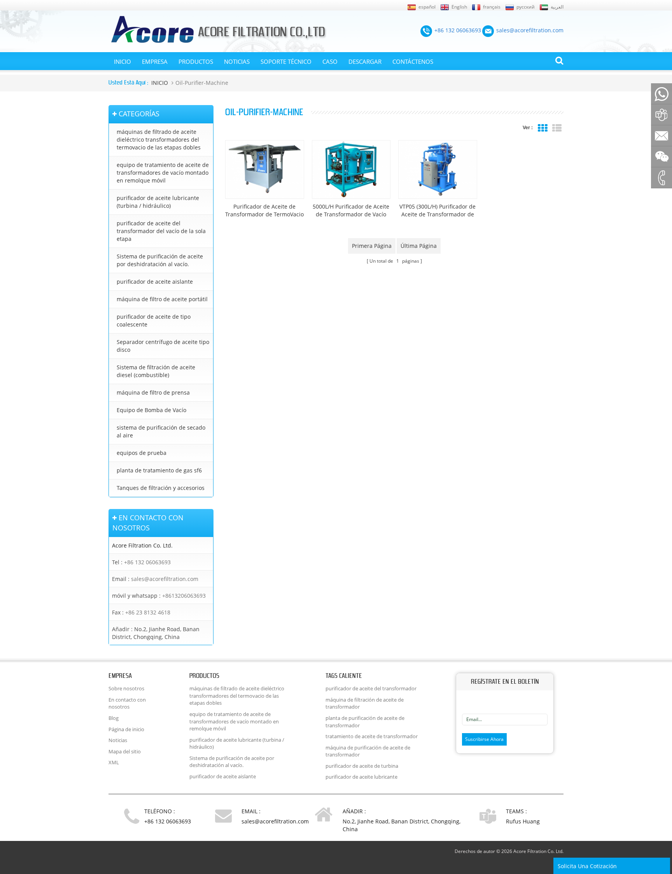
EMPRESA (155, 61)
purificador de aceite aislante (155, 281)
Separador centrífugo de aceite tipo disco (163, 345)
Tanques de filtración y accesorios (161, 487)
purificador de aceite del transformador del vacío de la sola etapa (161, 230)
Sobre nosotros (126, 688)
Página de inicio (126, 729)
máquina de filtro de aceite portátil (162, 299)
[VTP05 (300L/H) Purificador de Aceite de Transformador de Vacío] (437, 169)
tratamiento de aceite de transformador (372, 736)
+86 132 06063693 (147, 562)
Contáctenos (412, 61)
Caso (330, 61)
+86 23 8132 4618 (147, 612)
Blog (113, 717)
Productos (195, 61)
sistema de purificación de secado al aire (161, 431)
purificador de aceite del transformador (371, 688)
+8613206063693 (184, 595)
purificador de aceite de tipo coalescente (154, 320)
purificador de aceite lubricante (361, 776)
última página (419, 245)
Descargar (365, 61)
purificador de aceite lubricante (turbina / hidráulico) (158, 201)
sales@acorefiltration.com (164, 579)
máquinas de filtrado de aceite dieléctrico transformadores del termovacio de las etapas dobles (159, 139)
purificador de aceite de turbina (362, 765)
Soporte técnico (286, 61)
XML (113, 762)
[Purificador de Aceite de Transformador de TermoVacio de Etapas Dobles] (264, 169)
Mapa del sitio (124, 751)
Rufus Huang (523, 821)
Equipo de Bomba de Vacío (151, 410)
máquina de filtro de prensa (153, 392)
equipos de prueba (141, 452)
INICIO (122, 61)
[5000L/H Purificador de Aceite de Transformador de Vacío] (351, 169)
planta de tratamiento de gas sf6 (159, 470)
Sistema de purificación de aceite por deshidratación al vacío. (160, 260)
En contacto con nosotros (127, 703)
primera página (372, 245)
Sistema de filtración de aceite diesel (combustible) (156, 371)
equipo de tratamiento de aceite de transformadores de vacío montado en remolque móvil (163, 172)
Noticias (237, 61)
